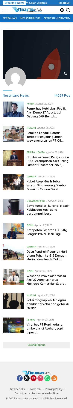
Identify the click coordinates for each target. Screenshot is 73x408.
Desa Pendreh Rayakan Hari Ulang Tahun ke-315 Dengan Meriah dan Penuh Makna (47, 255)
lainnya (31, 319)
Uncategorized (36, 201)
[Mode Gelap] (62, 10)
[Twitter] (27, 378)
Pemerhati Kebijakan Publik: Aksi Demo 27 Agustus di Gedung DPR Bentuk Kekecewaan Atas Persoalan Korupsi (47, 116)
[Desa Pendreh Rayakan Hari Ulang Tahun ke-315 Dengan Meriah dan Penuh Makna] (13, 253)
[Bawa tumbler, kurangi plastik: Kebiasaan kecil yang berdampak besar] (13, 208)
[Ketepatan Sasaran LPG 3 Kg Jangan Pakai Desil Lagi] (13, 231)
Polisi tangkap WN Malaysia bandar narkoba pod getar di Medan (48, 304)
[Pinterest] (33, 378)
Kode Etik (35, 389)
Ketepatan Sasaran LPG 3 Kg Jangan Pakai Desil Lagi (47, 232)
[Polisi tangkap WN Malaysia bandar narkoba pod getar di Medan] (13, 302)
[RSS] (54, 378)
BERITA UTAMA (36, 152)
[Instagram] (40, 378)
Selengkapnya (36, 345)
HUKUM (31, 127)
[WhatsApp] (47, 378)
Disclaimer (21, 393)
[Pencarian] (68, 10)
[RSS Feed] (65, 74)
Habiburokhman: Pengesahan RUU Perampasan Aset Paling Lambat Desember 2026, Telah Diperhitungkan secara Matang (48, 165)
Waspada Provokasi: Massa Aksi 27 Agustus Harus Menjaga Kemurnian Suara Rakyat (46, 281)
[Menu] (5, 10)
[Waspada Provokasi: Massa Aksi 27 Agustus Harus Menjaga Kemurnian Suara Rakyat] (13, 278)
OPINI (30, 225)
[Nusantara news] (28, 9)
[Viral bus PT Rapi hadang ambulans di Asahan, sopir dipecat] (13, 327)
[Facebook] (20, 378)
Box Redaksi (17, 389)
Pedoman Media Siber (45, 393)
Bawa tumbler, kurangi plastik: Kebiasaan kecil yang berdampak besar (48, 209)
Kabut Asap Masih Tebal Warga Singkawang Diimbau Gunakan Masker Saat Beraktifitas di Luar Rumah (47, 187)
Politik (30, 103)
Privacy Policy (54, 389)
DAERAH (31, 176)
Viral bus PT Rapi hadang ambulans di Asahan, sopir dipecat (45, 328)
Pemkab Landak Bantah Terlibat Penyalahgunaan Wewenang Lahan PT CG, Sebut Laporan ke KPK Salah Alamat (47, 140)
